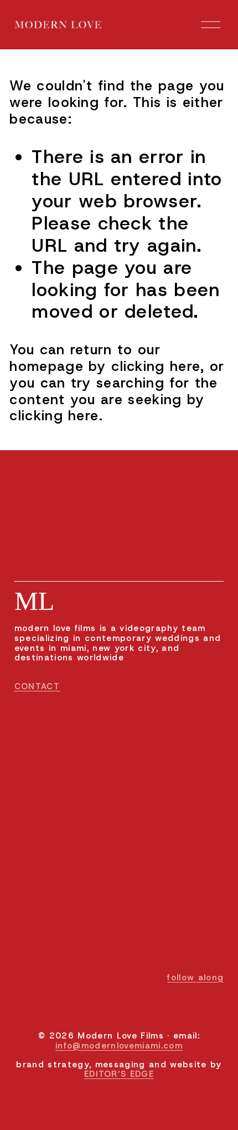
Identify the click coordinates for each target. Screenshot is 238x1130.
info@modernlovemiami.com (119, 1046)
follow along (195, 978)
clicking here (155, 366)
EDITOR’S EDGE (119, 1075)
